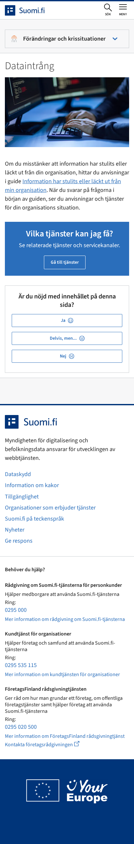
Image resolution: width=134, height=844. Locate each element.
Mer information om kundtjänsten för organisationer (62, 674)
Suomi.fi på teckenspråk (34, 519)
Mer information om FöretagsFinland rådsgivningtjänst (65, 736)
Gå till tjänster (65, 262)
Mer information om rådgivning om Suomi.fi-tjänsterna (65, 619)
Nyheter (14, 530)
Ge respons (19, 541)
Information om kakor (32, 485)
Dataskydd (18, 474)
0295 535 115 (21, 665)
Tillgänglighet (22, 497)
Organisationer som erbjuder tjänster (50, 508)
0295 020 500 (21, 727)
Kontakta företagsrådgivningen (47, 744)
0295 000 (16, 610)
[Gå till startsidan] (30, 10)
